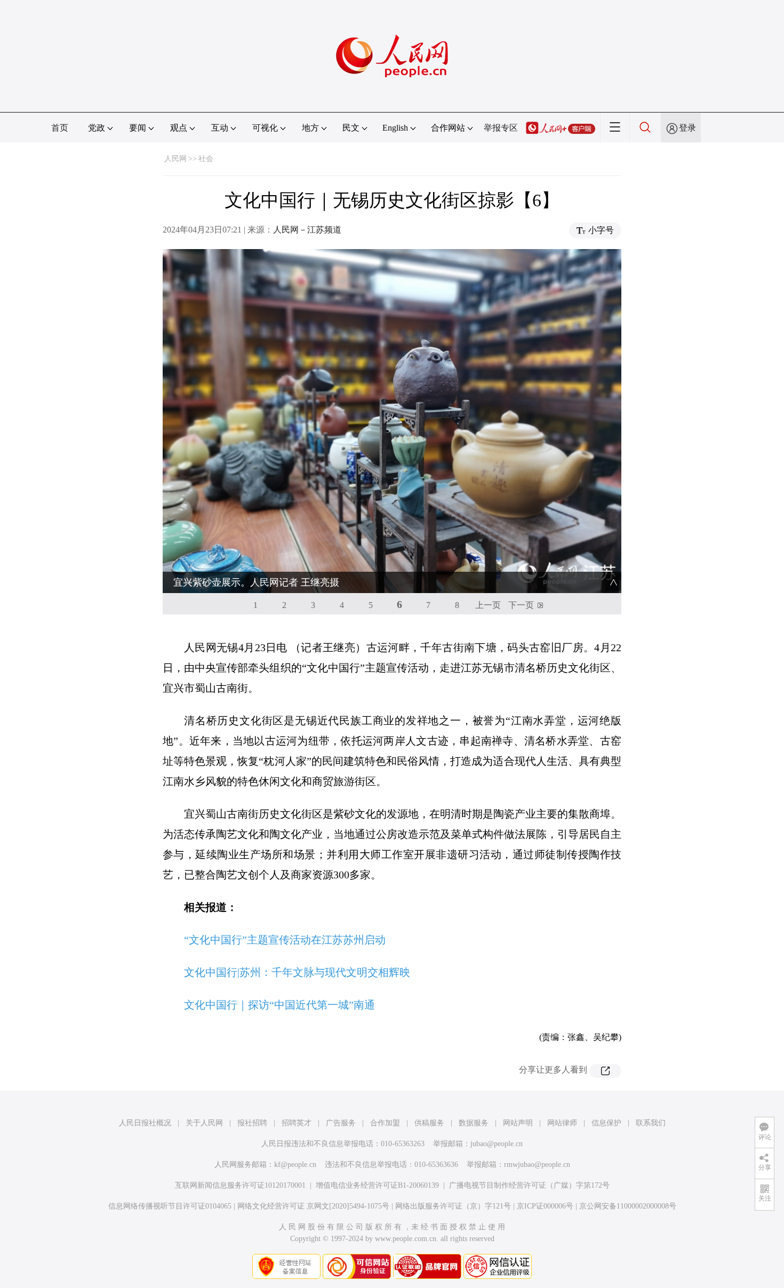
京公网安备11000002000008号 (627, 1206)
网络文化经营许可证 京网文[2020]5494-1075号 (313, 1206)
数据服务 (474, 1123)
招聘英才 (296, 1123)
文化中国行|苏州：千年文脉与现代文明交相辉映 (297, 972)
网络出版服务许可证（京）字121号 (453, 1206)
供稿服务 (429, 1123)
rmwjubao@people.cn (537, 1165)
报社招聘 (252, 1123)
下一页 (521, 605)
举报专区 (501, 127)
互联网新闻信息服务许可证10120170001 (240, 1185)
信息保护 (606, 1123)
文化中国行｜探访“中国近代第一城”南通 (279, 1005)
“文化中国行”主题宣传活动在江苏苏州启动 (285, 940)
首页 (59, 127)
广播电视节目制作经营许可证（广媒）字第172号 (529, 1185)
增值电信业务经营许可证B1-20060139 (377, 1185)
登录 (687, 127)
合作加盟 (385, 1123)
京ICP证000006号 (545, 1206)
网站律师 (562, 1123)
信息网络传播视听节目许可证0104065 (169, 1206)
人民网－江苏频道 (307, 229)
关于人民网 (204, 1123)
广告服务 (341, 1123)
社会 (205, 159)
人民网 (175, 159)
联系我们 (651, 1123)
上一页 (488, 605)
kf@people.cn (295, 1165)
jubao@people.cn (496, 1144)
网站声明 (518, 1123)
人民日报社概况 (145, 1123)
